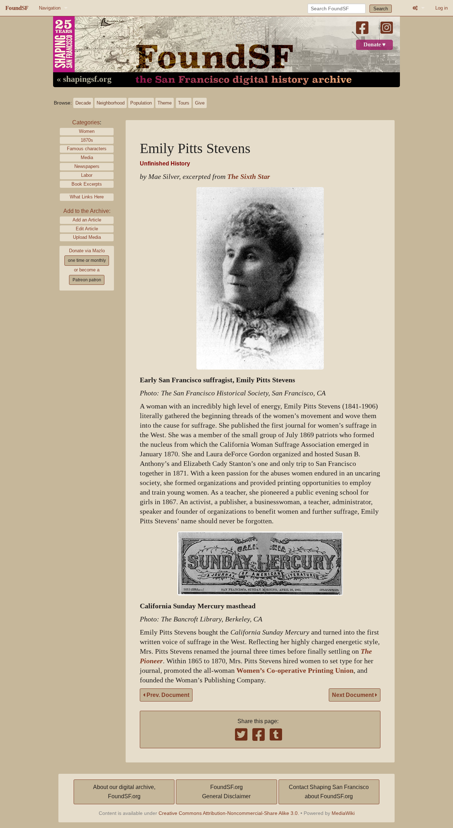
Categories (86, 122)
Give (200, 103)
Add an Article (87, 220)
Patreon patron (87, 280)
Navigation (50, 8)
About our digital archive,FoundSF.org (124, 791)
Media (87, 157)
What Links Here (87, 196)
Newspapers (86, 166)
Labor (86, 175)
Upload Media (87, 237)
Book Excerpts (86, 184)
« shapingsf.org (84, 79)
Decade (83, 103)
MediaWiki (343, 813)
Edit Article (87, 228)
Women (86, 131)
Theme (164, 103)
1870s (87, 140)
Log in (441, 8)
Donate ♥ (374, 44)
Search (380, 8)
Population (141, 103)
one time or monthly (87, 260)
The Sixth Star (248, 177)
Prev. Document (167, 695)
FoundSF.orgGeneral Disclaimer (226, 791)
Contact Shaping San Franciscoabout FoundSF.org (329, 791)
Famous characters (87, 148)
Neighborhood (111, 103)
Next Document (353, 695)
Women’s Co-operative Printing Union (295, 670)
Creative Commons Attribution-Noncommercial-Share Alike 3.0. (229, 813)
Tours (183, 103)
